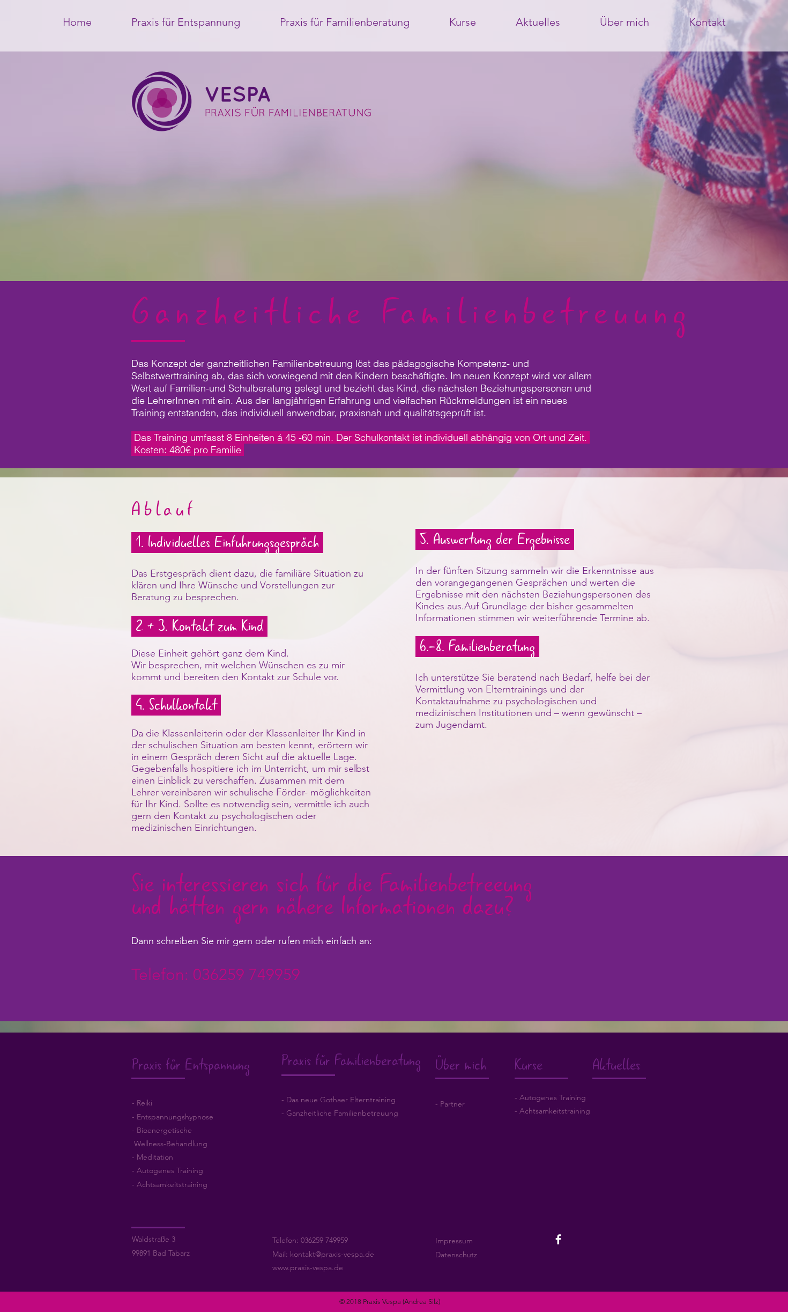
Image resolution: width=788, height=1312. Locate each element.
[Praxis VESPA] (558, 1239)
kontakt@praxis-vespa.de (332, 1254)
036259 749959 (324, 1240)
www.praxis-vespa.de (307, 1267)
